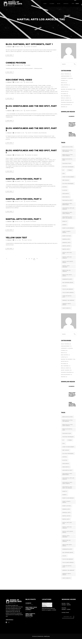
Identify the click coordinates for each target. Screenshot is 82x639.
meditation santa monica (67, 275)
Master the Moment (31, 46)
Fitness (63, 80)
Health (63, 82)
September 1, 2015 (19, 181)
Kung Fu (65, 221)
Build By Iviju (47, 636)
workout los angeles (68, 300)
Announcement (65, 76)
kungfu (65, 224)
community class (66, 78)
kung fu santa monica (66, 232)
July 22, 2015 (18, 240)
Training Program (66, 102)
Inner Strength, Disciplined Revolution (30, 615)
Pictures (63, 93)
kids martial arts (67, 200)
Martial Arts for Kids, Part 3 (23, 179)
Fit (63, 170)
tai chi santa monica (68, 292)
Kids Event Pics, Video (19, 80)
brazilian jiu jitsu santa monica (68, 155)
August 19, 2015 (18, 221)
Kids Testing (64, 84)
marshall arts (66, 242)
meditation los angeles (67, 271)
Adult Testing (28, 240)
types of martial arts (67, 296)
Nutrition (64, 91)
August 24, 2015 (19, 201)
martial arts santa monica (68, 262)
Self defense (65, 95)
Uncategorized (43, 132)
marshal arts (66, 239)
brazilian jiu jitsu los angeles (68, 151)
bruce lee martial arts (67, 160)
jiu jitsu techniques (68, 183)
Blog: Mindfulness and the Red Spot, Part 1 (31, 151)
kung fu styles (67, 235)
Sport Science (65, 100)
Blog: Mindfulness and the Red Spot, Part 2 (31, 129)
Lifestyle (63, 87)
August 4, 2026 (29, 604)
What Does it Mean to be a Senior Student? (31, 608)
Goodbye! (28, 603)
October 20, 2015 (19, 65)
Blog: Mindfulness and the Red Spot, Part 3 (31, 107)
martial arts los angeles (67, 258)
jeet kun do (66, 180)
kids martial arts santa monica (67, 213)
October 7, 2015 (19, 82)
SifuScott (9, 46)
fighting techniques (68, 166)
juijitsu (65, 186)
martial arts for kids (67, 253)
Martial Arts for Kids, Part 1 (23, 219)
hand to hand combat (68, 176)
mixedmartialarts (67, 279)
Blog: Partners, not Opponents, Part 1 (29, 44)
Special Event (29, 82)
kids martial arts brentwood (67, 204)
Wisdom (28, 65)
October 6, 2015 (19, 110)
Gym (64, 173)
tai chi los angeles (68, 289)
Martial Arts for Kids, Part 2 (23, 199)
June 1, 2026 (28, 617)
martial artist (66, 245)
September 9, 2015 (19, 155)
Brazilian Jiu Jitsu (68, 146)
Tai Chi (64, 285)
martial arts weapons (66, 266)
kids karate (66, 193)
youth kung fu (67, 308)
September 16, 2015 (19, 132)
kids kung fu (66, 196)
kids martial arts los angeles (68, 209)
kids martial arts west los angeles (67, 217)
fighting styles (67, 163)
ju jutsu (65, 190)
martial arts (66, 249)
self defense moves (68, 282)
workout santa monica (67, 304)
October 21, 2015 (19, 46)
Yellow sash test (16, 237)
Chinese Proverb (16, 63)
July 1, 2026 (28, 611)
